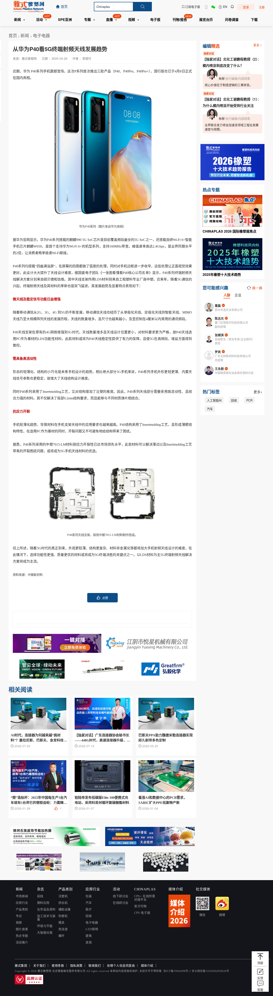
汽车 (210, 409)
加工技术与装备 (46, 917)
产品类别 (22, 909)
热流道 (63, 929)
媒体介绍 (147, 965)
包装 (89, 896)
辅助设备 (64, 909)
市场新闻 (22, 896)
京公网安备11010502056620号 (210, 971)
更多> (258, 391)
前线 (40, 896)
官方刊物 (140, 906)
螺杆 (61, 935)
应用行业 (22, 902)
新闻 (25, 35)
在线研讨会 (120, 902)
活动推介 (22, 942)
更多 (256, 45)
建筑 (89, 935)
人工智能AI (214, 400)
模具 (61, 922)
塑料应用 (43, 902)
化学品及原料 (46, 909)
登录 (246, 7)
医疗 (89, 909)
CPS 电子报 (142, 912)
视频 (19, 922)
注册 (262, 7)
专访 (19, 916)
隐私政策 (76, 965)
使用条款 (58, 965)
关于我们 (39, 965)
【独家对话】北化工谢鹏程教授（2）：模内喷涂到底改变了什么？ (232, 62)
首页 (13, 35)
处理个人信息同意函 (121, 965)
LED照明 (92, 929)
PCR (249, 400)
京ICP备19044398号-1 (177, 971)
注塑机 (63, 896)
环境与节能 (45, 926)
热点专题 (22, 935)
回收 (234, 400)
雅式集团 (21, 965)
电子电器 (41, 35)
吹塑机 (63, 916)
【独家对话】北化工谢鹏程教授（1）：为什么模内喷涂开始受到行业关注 (232, 102)
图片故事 (22, 929)
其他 (89, 942)
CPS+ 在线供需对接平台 (144, 898)
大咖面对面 (45, 932)
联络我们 (95, 965)
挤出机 (63, 902)
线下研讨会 (120, 896)
